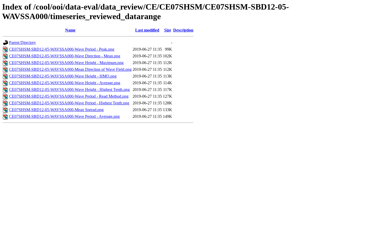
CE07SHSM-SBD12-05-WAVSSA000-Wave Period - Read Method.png (68, 96)
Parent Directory (22, 42)
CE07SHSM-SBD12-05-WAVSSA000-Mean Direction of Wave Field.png (70, 69)
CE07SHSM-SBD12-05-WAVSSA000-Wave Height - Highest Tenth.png (69, 89)
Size (167, 30)
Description (183, 30)
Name (70, 30)
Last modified (147, 30)
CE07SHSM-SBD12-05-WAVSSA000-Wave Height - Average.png (64, 83)
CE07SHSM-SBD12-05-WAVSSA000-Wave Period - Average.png (64, 116)
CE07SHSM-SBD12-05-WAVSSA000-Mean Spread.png (56, 109)
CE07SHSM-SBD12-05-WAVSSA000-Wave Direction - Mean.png (64, 56)
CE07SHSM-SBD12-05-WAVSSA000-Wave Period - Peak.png (61, 49)
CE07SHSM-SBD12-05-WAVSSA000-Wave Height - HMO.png (63, 76)
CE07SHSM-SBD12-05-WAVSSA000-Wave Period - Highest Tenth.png (69, 103)
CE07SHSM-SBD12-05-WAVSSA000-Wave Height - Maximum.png (66, 62)
